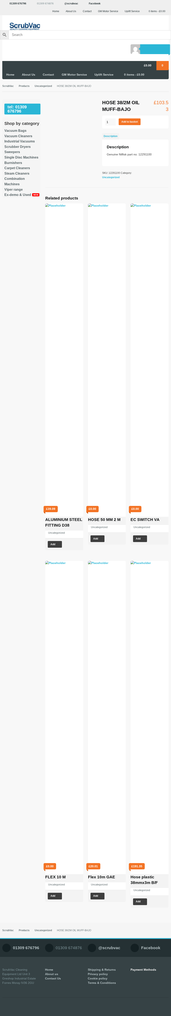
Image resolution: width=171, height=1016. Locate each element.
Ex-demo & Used (17, 195)
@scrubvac (71, 3)
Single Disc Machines (21, 157)
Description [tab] (110, 136)
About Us (71, 11)
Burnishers (13, 163)
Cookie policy (97, 978)
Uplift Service (132, 11)
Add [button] (52, 544)
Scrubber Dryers (17, 147)
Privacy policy (98, 974)
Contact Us (53, 978)
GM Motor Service (108, 11)
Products (24, 86)
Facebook (95, 3)
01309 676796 (18, 3)
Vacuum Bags (15, 130)
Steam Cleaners (16, 173)
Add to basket (129, 121)
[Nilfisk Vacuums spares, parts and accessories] (21, 26)
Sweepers (12, 152)
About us (51, 974)
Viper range (13, 189)
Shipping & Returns (102, 969)
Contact (87, 11)
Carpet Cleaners (17, 168)
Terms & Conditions (102, 982)
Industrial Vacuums (19, 141)
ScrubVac (8, 86)
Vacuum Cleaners (18, 136)
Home (55, 11)
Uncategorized (43, 86)
